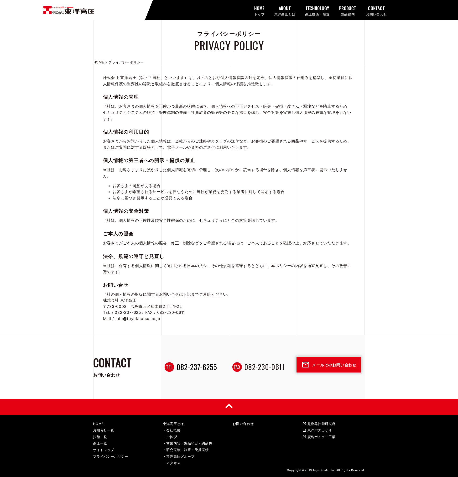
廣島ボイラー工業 (319, 437)
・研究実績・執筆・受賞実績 (186, 450)
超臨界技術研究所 (319, 424)
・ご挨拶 (170, 437)
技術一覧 (100, 437)
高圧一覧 (100, 443)
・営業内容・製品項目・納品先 (187, 443)
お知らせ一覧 (103, 430)
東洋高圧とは (173, 424)
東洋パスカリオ (317, 430)
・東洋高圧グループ (179, 456)
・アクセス (172, 463)
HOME (98, 424)
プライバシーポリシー (110, 456)
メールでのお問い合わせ (328, 364)
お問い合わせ (243, 424)
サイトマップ (103, 450)
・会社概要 (172, 430)
